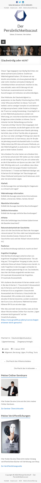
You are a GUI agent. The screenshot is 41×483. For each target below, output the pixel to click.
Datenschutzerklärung (30, 8)
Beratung (16, 352)
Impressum (13, 8)
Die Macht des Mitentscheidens (17, 361)
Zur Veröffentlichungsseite (11, 466)
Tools (35, 352)
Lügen (23, 352)
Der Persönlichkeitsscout (20, 28)
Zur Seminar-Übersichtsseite (12, 408)
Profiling (29, 352)
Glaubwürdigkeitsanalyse (21, 338)
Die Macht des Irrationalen (25, 368)
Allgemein (8, 352)
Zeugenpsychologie (25, 341)
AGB (20, 8)
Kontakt (6, 8)
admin (6, 349)
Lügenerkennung (8, 341)
